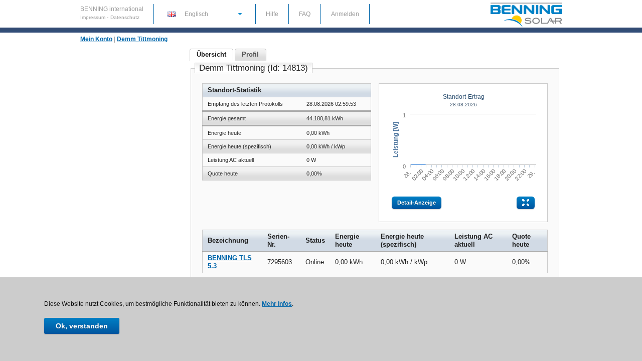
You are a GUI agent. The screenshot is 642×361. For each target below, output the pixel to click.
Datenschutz (124, 17)
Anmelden (345, 14)
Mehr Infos (277, 303)
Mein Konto (96, 39)
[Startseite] (526, 25)
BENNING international (111, 9)
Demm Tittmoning (142, 39)
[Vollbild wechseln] (526, 203)
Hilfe (272, 14)
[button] (204, 14)
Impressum (93, 17)
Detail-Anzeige (416, 203)
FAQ (304, 14)
